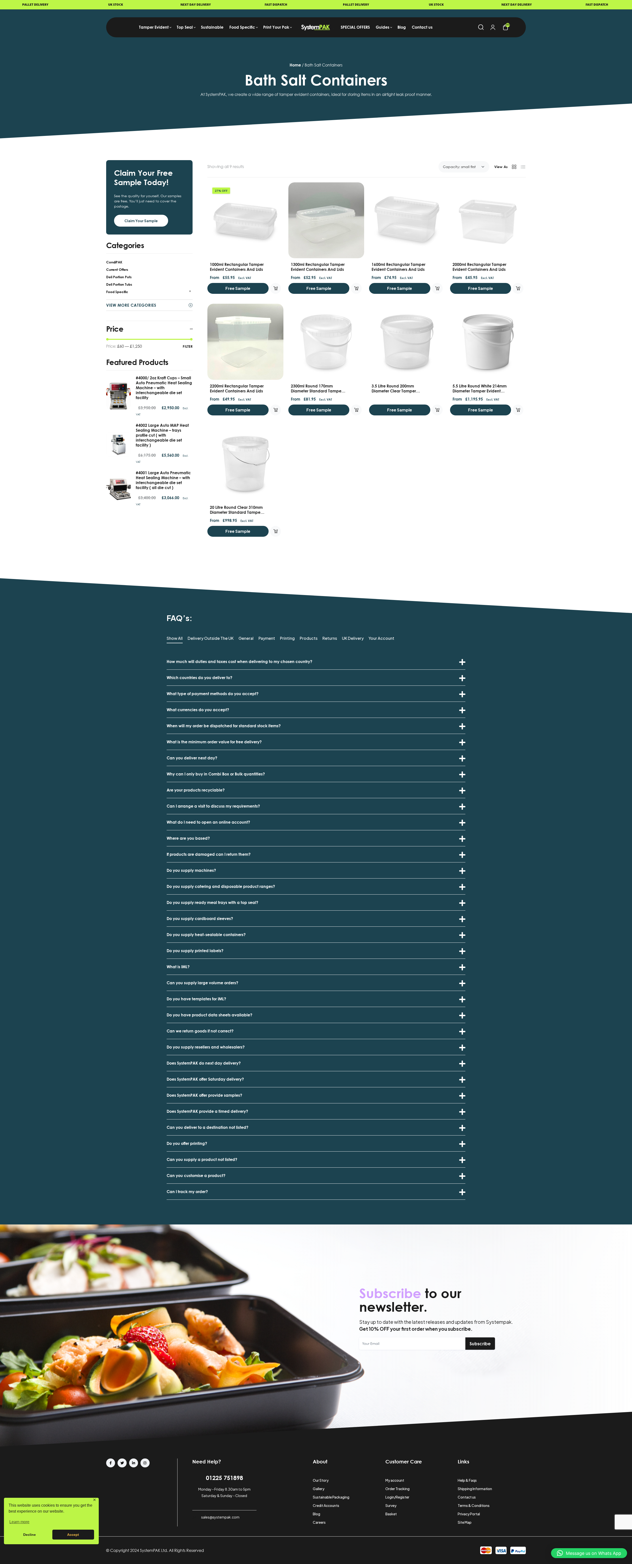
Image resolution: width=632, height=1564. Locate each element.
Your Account (381, 638)
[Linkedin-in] (133, 1462)
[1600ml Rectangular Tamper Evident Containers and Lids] (407, 220)
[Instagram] (144, 1462)
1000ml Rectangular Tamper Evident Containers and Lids (237, 267)
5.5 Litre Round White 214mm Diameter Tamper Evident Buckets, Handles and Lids (480, 391)
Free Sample (237, 288)
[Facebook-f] (110, 1462)
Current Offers (117, 269)
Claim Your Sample (141, 220)
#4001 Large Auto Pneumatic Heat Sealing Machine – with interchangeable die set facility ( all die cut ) (163, 480)
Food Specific (117, 292)
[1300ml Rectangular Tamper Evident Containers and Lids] (326, 220)
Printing (287, 638)
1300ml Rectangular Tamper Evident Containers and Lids (318, 267)
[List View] (523, 167)
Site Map (465, 1522)
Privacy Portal (469, 1514)
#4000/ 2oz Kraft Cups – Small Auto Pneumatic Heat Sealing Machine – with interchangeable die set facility (164, 387)
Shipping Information (475, 1488)
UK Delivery (353, 638)
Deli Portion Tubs (119, 284)
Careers (319, 1522)
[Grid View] (514, 167)
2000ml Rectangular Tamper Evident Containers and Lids (479, 267)
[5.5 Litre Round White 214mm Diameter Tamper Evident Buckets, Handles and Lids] (488, 342)
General (246, 638)
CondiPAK (114, 262)
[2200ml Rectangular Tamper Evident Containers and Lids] (245, 342)
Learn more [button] (19, 1522)
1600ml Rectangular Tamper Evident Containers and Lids (398, 267)
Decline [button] (29, 1535)
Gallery (318, 1488)
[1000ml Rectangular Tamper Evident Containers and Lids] (245, 220)
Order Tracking (397, 1488)
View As (501, 167)
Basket (391, 1514)
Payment (266, 638)
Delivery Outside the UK (211, 638)
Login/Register (397, 1497)
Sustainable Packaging (331, 1497)
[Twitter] (122, 1462)
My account (394, 1480)
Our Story (321, 1480)
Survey (390, 1505)
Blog (316, 1514)
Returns (329, 638)
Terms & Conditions (474, 1505)
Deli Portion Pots (119, 277)
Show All (175, 638)
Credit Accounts (326, 1505)
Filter (188, 346)
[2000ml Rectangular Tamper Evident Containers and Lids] (488, 220)
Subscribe (480, 1343)
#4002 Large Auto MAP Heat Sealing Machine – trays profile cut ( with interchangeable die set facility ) (162, 435)
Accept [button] (73, 1535)
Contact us (467, 1497)
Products (308, 638)
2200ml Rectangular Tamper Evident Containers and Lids (237, 388)
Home (295, 65)
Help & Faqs (467, 1480)
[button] (589, 1553)
